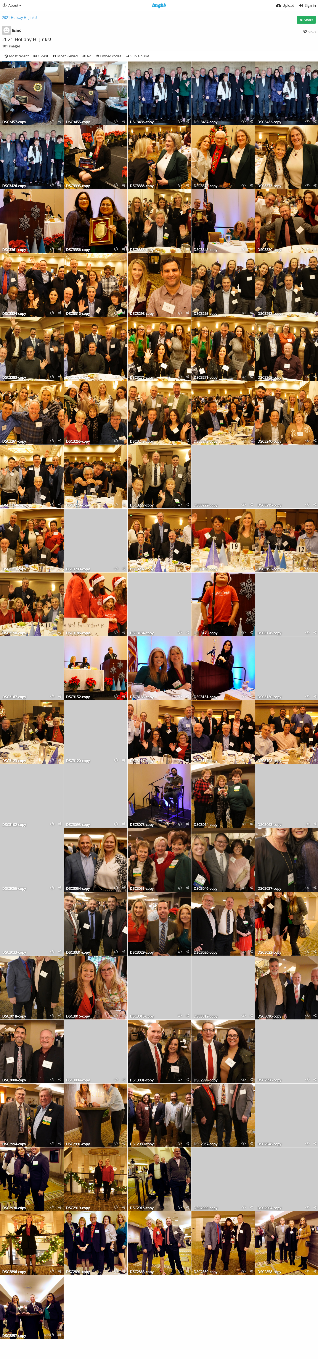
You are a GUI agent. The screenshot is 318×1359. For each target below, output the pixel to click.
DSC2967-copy (205, 1144)
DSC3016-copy (78, 1016)
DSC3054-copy (78, 889)
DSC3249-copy (142, 442)
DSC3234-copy (14, 505)
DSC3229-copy (78, 505)
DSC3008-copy (14, 1080)
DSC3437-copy (205, 122)
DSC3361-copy (14, 250)
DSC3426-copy (14, 186)
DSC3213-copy (14, 569)
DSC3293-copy (269, 314)
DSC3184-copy (142, 633)
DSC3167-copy (14, 697)
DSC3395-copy (78, 186)
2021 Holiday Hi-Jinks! (19, 17)
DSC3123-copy (14, 761)
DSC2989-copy (142, 1144)
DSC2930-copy (14, 1208)
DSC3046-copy (205, 889)
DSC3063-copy (269, 825)
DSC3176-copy (269, 633)
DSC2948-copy (269, 1144)
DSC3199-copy (205, 569)
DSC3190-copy (14, 633)
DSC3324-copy (14, 314)
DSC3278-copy (78, 378)
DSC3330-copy (269, 250)
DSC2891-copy (78, 1272)
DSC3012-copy (205, 1016)
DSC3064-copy (205, 825)
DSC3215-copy (269, 505)
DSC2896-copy (14, 1272)
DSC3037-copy (269, 889)
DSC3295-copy (205, 314)
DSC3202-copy (142, 569)
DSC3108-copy (269, 761)
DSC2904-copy (269, 1208)
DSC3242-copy (205, 442)
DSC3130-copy (269, 697)
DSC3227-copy (142, 505)
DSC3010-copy (269, 1016)
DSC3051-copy (142, 889)
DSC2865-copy (142, 1272)
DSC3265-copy (269, 378)
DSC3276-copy (142, 378)
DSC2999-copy (205, 1080)
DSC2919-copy (78, 1208)
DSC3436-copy (142, 122)
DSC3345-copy (205, 250)
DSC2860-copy (205, 1272)
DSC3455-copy (78, 122)
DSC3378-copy (205, 186)
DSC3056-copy (14, 889)
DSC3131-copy (205, 697)
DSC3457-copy (14, 122)
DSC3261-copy (14, 442)
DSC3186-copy (78, 633)
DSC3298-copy (142, 314)
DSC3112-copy (205, 761)
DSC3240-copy (269, 442)
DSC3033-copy (14, 953)
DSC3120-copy (78, 761)
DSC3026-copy (205, 953)
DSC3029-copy (142, 953)
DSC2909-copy (205, 1208)
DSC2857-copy (14, 1336)
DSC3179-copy (205, 633)
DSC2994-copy (14, 1144)
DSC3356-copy (78, 250)
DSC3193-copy (269, 569)
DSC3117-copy (142, 761)
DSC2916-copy (142, 1208)
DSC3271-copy (205, 378)
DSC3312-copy (78, 314)
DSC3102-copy (14, 825)
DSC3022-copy (269, 953)
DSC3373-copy (269, 186)
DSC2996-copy (269, 1080)
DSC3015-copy (142, 1016)
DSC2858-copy (269, 1272)
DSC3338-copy (142, 250)
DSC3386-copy (142, 186)
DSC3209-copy (78, 569)
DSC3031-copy (78, 953)
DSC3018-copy (14, 1016)
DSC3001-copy (142, 1080)
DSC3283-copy (14, 378)
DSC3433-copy (269, 122)
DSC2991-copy (78, 1144)
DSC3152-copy (78, 697)
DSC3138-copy (142, 697)
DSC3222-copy (205, 505)
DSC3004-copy (78, 1080)
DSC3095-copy (78, 825)
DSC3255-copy (78, 442)
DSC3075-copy (142, 825)
